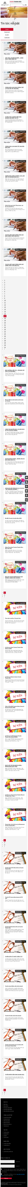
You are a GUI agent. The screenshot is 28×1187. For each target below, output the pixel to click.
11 (5, 302)
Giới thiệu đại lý (15, 6)
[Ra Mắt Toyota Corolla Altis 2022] (15, 502)
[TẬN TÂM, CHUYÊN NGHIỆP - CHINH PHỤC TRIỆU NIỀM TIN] (15, 42)
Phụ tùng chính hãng (8, 1107)
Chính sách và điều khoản (11, 1182)
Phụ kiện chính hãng (8, 1109)
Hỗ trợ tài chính (7, 1120)
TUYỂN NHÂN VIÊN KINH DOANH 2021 (14, 1074)
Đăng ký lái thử (7, 1122)
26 (5, 336)
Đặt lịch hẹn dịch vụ (8, 1124)
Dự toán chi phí (7, 1119)
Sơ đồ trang (3, 1182)
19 (5, 320)
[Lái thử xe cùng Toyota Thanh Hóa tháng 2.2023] (15, 632)
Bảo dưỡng (6, 1105)
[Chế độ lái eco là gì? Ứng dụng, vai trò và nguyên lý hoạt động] (15, 190)
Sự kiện (7, 34)
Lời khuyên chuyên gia (8, 1151)
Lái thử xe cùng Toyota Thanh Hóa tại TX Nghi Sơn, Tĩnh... (14, 795)
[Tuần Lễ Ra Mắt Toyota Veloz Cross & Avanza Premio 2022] (15, 691)
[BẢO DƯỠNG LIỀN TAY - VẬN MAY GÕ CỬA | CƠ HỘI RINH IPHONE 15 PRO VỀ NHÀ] (15, 354)
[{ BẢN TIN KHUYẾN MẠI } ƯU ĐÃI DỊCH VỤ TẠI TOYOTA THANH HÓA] (15, 413)
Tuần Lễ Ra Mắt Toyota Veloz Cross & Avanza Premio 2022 (14, 707)
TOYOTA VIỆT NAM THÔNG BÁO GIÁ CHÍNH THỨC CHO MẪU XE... (14, 265)
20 (5, 322)
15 (5, 311)
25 (5, 334)
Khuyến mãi (7, 32)
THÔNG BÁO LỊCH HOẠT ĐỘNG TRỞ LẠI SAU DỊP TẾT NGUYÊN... (14, 88)
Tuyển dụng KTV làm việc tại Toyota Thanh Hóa (14, 868)
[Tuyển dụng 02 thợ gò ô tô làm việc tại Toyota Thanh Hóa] (15, 1029)
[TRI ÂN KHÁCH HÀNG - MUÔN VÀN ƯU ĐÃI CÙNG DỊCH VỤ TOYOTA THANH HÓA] (15, 443)
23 (5, 329)
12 (5, 305)
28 (5, 340)
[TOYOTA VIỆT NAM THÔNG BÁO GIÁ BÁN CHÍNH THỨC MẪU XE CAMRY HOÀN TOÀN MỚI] (15, 219)
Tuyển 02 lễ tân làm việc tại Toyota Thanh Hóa (14, 927)
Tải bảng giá (6, 1125)
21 (5, 325)
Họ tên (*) (18, 1161)
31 (5, 347)
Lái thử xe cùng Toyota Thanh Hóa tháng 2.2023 (14, 648)
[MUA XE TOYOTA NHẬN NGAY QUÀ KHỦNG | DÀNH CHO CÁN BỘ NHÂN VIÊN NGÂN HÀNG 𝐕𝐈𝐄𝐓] (15, 561)
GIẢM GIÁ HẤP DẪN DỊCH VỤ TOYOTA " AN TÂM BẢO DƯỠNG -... (14, 489)
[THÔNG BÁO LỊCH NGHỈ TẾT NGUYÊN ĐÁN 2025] (15, 131)
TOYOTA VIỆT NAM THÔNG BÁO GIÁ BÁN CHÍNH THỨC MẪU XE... (14, 235)
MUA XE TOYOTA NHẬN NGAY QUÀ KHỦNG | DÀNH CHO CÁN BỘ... (14, 577)
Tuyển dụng (6, 37)
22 (5, 327)
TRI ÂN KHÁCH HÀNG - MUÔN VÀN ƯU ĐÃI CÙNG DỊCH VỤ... (15, 459)
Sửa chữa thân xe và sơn (9, 1111)
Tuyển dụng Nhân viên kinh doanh (14, 986)
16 (5, 313)
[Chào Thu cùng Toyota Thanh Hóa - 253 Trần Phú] (15, 531)
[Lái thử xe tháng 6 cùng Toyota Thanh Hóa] (15, 661)
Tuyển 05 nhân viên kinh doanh (13, 1015)
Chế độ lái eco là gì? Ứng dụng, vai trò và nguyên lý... (14, 206)
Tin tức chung (6, 1132)
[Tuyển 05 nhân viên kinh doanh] (15, 999)
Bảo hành (6, 1104)
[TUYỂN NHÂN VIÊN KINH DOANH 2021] (15, 1058)
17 (5, 316)
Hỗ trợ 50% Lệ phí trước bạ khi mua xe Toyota (14, 400)
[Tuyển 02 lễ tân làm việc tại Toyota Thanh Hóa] (15, 911)
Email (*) (17, 1166)
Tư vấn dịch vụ (7, 1145)
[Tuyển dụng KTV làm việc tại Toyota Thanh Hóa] (15, 852)
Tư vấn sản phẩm (7, 1143)
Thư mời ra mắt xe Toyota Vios (13, 618)
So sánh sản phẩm (7, 1117)
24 (5, 331)
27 (5, 338)
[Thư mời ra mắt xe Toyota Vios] (15, 602)
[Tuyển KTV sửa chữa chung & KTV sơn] (15, 881)
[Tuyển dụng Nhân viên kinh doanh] (15, 970)
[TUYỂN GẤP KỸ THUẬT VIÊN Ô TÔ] (15, 940)
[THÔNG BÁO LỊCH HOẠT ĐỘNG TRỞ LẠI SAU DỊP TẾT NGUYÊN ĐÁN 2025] (15, 72)
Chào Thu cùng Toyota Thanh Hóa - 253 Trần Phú (14, 548)
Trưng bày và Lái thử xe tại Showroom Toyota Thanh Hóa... (15, 825)
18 (5, 318)
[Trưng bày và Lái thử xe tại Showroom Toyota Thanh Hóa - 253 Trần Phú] (15, 809)
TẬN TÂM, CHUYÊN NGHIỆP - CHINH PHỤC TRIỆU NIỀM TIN (14, 58)
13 (5, 307)
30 (5, 345)
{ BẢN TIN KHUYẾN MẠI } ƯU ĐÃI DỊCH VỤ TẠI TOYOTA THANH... (14, 430)
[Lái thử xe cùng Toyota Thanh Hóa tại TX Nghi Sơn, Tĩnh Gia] (15, 779)
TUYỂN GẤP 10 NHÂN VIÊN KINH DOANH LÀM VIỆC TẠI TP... (13, 117)
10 (5, 300)
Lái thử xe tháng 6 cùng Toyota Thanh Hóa (13, 677)
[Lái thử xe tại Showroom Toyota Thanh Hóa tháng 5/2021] (15, 720)
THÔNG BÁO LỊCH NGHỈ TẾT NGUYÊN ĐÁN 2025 (14, 147)
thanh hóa (15, 1)
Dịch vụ (15, 19)
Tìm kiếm (24, 5)
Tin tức (7, 29)
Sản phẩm (15, 13)
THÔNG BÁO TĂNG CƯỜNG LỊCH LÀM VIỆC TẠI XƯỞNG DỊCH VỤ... (15, 176)
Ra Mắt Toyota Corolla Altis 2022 (13, 518)
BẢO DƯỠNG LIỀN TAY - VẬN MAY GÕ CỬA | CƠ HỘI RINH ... (14, 371)
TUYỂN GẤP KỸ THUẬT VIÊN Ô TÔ (13, 956)
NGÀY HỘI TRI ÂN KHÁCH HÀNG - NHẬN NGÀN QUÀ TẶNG (13, 766)
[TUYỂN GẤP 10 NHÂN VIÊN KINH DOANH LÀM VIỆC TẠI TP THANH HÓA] (15, 101)
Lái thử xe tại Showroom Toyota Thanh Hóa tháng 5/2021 (13, 736)
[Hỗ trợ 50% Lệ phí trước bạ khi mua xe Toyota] (15, 384)
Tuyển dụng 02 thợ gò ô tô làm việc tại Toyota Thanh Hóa (14, 1045)
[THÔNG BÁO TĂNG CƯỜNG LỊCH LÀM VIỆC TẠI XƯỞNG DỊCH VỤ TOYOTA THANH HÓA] (15, 160)
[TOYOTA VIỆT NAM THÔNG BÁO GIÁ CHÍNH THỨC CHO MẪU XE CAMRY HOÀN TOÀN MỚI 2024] (15, 249)
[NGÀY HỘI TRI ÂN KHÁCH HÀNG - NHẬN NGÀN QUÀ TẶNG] (15, 750)
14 (5, 309)
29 (5, 343)
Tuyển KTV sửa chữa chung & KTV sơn (14, 898)
